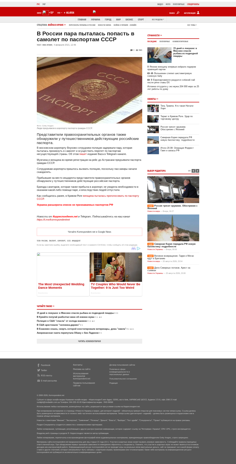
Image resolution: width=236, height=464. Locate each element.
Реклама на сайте (82, 369)
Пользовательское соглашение (123, 379)
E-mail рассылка (49, 381)
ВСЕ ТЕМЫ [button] (191, 25)
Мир (118, 19)
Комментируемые (180, 41)
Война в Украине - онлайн (125, 25)
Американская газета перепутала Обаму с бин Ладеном (69, 333)
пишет (83, 153)
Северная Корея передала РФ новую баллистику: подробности (178, 138)
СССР (68, 240)
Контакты (77, 365)
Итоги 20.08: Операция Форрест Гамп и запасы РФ (177, 149)
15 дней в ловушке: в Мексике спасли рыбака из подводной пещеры (77, 313)
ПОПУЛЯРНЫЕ (179, 4)
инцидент (76, 240)
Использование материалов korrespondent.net (81, 376)
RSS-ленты (46, 375)
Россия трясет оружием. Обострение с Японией (173, 128)
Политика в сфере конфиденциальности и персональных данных (119, 371)
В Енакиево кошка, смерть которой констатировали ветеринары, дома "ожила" (85, 329)
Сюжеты (151, 99)
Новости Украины (155, 249)
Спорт (141, 19)
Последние (152, 41)
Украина (95, 19)
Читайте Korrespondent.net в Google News (89, 232)
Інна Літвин (47, 45)
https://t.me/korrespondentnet (53, 219)
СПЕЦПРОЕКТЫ (193, 4)
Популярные (164, 41)
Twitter (44, 370)
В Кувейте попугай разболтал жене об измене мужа (69, 317)
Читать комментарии (89, 341)
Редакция (113, 383)
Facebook (45, 365)
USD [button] (59, 12)
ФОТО (168, 4)
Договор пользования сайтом (122, 365)
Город (108, 19)
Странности (153, 35)
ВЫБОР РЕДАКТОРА (156, 170)
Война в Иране (92, 24)
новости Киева (104, 25)
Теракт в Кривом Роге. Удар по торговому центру (177, 117)
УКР (44, 4)
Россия (44, 240)
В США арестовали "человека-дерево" (60, 325)
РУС (38, 4)
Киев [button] (39, 13)
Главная (82, 19)
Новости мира (153, 211)
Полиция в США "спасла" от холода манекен (66, 321)
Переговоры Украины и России (82, 25)
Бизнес (129, 19)
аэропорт (61, 240)
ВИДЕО (160, 4)
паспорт (52, 240)
